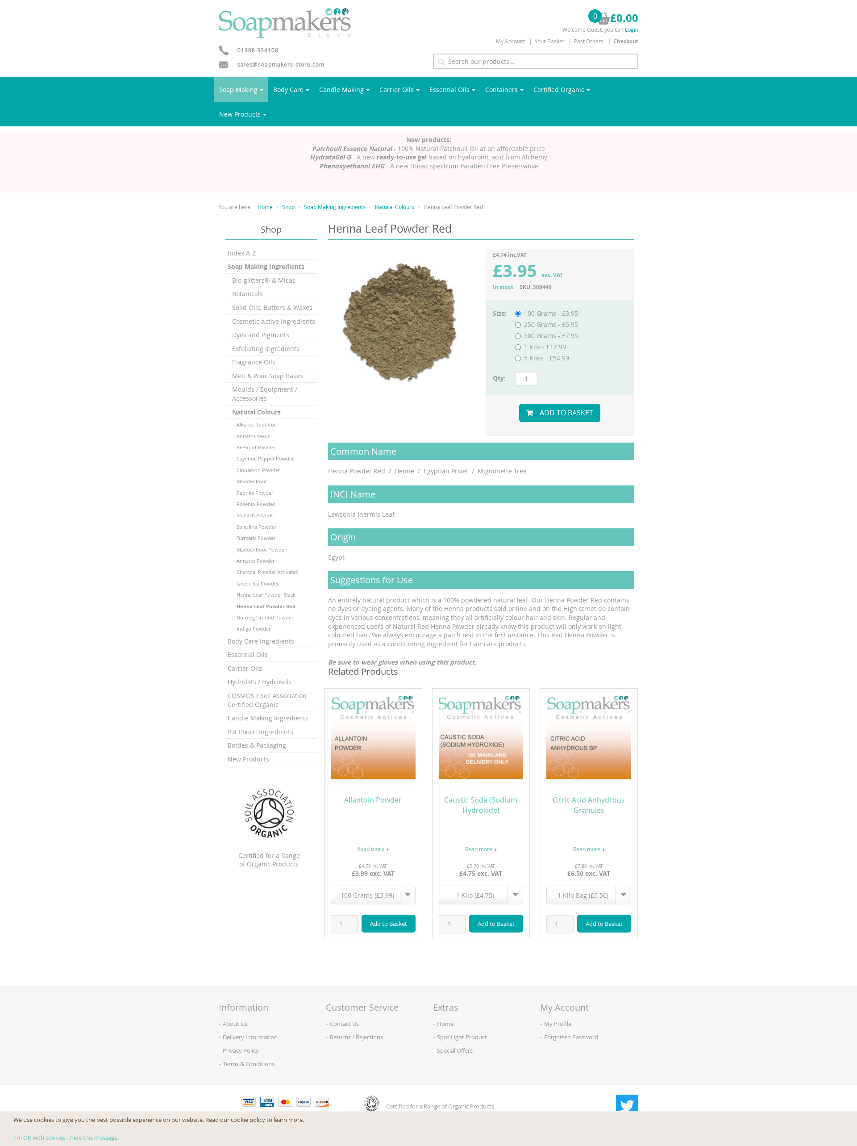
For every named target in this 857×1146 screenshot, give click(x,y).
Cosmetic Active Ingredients (273, 321)
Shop (288, 206)
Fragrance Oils (253, 362)
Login (631, 29)
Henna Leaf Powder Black (266, 594)
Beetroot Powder (256, 447)
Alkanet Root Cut (256, 424)
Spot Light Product (462, 1037)
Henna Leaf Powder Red (266, 606)
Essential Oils (449, 89)
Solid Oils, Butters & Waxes (272, 307)
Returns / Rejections (356, 1037)
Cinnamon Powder (258, 470)
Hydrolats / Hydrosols (259, 682)
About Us (235, 1024)
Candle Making (341, 89)
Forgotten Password (571, 1037)
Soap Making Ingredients (335, 206)
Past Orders (588, 41)
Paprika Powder (255, 492)
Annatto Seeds (253, 436)
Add (388, 924)
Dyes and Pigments (260, 334)
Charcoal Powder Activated (268, 572)
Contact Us (344, 1024)
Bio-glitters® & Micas (263, 280)
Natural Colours (394, 206)
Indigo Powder (253, 628)
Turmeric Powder (256, 538)
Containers (501, 89)
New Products (240, 114)
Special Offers (455, 1050)
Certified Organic (558, 89)
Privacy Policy (241, 1050)
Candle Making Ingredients (268, 718)
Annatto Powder (256, 560)
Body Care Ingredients (261, 641)
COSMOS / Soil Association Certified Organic (267, 700)
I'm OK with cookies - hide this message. (66, 1137)
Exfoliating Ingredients (266, 348)
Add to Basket (566, 413)
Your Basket (549, 41)
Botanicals (247, 293)
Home (265, 206)
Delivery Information (250, 1037)
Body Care (288, 89)
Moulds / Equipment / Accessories (264, 393)
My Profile (557, 1024)
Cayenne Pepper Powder (265, 458)
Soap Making (238, 89)
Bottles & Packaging (257, 745)
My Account (510, 41)
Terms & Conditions (249, 1064)
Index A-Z (242, 253)
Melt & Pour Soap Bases (267, 376)
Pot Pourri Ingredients (260, 732)
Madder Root (252, 481)
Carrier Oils (396, 89)
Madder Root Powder (261, 549)
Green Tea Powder (258, 583)
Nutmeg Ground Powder (265, 617)
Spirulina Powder (256, 526)
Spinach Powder (255, 515)
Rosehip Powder (256, 504)
